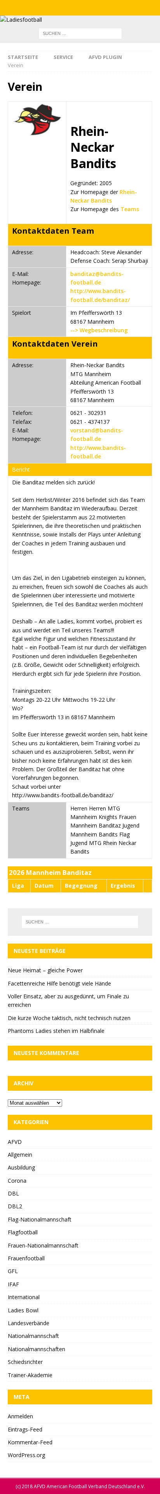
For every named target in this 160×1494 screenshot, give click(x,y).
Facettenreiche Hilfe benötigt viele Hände (59, 983)
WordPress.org (26, 1455)
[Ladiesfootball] (21, 19)
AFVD (15, 1141)
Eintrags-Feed (25, 1429)
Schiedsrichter (25, 1362)
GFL (13, 1271)
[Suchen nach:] (80, 33)
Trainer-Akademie (30, 1375)
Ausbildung (21, 1167)
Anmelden (20, 1416)
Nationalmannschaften (36, 1349)
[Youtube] (95, 8)
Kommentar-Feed (30, 1442)
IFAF (13, 1284)
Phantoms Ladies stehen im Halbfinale (56, 1030)
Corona (17, 1180)
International (24, 1297)
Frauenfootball (26, 1258)
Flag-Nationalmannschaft (39, 1219)
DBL (13, 1193)
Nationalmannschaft (33, 1336)
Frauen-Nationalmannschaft (43, 1245)
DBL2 (15, 1206)
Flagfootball (23, 1232)
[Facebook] (65, 8)
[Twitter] (80, 8)
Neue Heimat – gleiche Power (45, 970)
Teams (129, 209)
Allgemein (20, 1154)
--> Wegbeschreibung (99, 330)
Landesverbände (28, 1323)
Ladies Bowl (23, 1310)
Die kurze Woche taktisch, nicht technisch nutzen (69, 1018)
